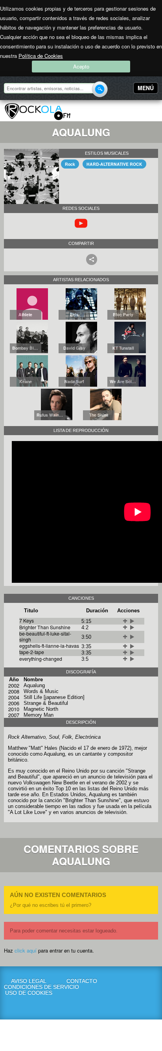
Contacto (81, 981)
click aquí (26, 950)
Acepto (81, 66)
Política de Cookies (40, 55)
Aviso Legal (28, 981)
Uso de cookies (28, 993)
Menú (146, 88)
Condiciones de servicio (29, 987)
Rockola (37, 111)
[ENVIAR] (100, 89)
